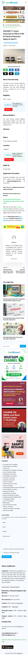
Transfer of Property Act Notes (11, 508)
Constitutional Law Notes (10, 476)
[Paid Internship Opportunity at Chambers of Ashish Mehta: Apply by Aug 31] (14, 290)
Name (4, 522)
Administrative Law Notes (10, 466)
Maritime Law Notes (8, 491)
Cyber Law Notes (8, 481)
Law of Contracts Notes (9, 472)
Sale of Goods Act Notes (10, 504)
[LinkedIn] (11, 70)
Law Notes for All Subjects (10, 464)
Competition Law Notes (9, 474)
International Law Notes (9, 493)
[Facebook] (17, 70)
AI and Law (6, 468)
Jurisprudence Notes (8, 499)
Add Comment (6, 536)
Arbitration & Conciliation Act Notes (12, 470)
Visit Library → (9, 159)
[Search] (25, 2)
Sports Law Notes (8, 506)
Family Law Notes (8, 485)
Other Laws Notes (8, 510)
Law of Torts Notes (8, 501)
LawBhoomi (5, 571)
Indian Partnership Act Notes (11, 495)
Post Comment (6, 556)
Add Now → (8, 109)
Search (23, 346)
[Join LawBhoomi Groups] (14, 227)
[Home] (3, 24)
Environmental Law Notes (10, 483)
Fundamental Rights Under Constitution (14, 487)
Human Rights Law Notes (10, 489)
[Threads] (11, 73)
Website (5, 531)
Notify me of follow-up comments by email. (14, 549)
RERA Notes (6, 503)
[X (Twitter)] (5, 73)
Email (4, 527)
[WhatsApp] (5, 70)
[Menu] (3, 2)
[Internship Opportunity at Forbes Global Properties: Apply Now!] (14, 310)
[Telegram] (17, 73)
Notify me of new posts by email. (11, 552)
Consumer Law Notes (9, 478)
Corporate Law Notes (9, 480)
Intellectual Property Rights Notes (12, 497)
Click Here (15, 607)
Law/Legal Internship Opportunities (11, 42)
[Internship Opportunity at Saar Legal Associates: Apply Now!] (14, 329)
